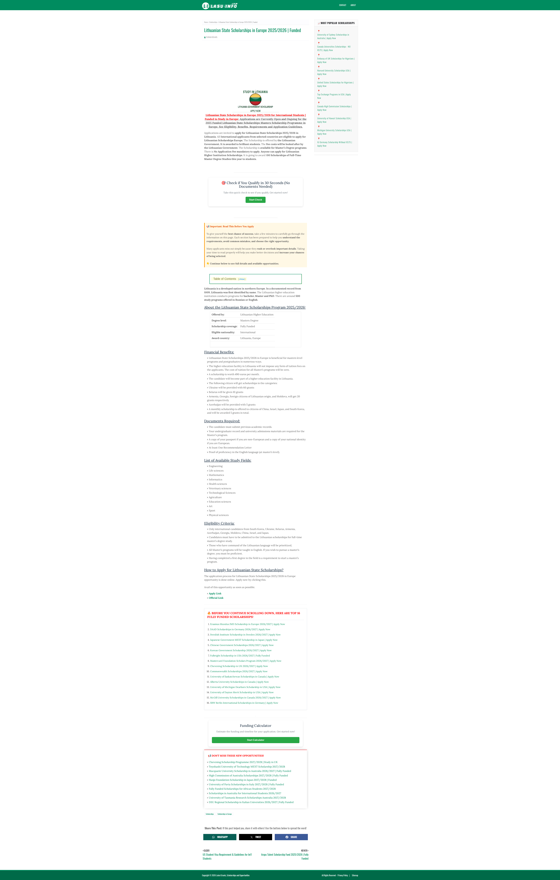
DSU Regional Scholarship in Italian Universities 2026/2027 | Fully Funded (251, 802)
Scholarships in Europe (225, 814)
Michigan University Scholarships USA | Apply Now (334, 132)
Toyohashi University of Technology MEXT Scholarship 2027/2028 (247, 766)
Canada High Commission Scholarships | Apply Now (334, 108)
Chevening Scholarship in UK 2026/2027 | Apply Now (239, 666)
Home (206, 22)
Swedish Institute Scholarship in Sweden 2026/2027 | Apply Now (245, 634)
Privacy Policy (343, 875)
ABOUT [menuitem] (353, 5)
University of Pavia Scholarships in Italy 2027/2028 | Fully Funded (246, 784)
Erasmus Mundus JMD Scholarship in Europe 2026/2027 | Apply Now (247, 624)
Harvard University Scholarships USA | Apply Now (334, 72)
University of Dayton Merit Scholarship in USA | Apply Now (242, 692)
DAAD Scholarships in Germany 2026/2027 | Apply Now (240, 629)
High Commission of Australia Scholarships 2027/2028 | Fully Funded (248, 775)
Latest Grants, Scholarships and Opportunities (233, 875)
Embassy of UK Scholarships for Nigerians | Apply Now (336, 60)
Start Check (255, 200)
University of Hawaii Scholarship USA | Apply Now (334, 120)
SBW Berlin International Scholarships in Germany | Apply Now (244, 702)
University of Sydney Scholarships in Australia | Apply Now (333, 36)
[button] (220, 837)
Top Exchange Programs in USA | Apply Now (334, 96)
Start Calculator (255, 740)
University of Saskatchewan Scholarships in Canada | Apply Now (244, 676)
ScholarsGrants (211, 36)
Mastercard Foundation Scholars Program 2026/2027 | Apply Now (245, 660)
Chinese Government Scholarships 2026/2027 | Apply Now (242, 645)
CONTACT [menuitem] (342, 5)
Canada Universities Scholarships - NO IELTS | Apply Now (334, 48)
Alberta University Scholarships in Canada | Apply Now (239, 681)
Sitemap (355, 875)
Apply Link (215, 593)
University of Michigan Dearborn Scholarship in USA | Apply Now (245, 687)
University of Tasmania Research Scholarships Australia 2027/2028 (247, 797)
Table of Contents (229, 278)
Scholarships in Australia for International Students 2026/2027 (245, 793)
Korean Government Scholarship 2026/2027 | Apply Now (241, 650)
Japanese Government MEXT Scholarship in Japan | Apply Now (244, 639)
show (241, 279)
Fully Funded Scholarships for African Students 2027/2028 (242, 788)
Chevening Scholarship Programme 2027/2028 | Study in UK (243, 762)
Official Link (216, 597)
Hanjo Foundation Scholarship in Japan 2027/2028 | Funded (243, 779)
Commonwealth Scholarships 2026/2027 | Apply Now (239, 671)
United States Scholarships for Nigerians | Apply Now (335, 84)
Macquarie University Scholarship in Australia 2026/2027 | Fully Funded (250, 771)
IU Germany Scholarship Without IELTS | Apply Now (334, 143)
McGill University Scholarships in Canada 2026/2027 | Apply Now (245, 697)
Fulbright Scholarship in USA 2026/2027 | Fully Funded (240, 655)
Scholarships (213, 22)
